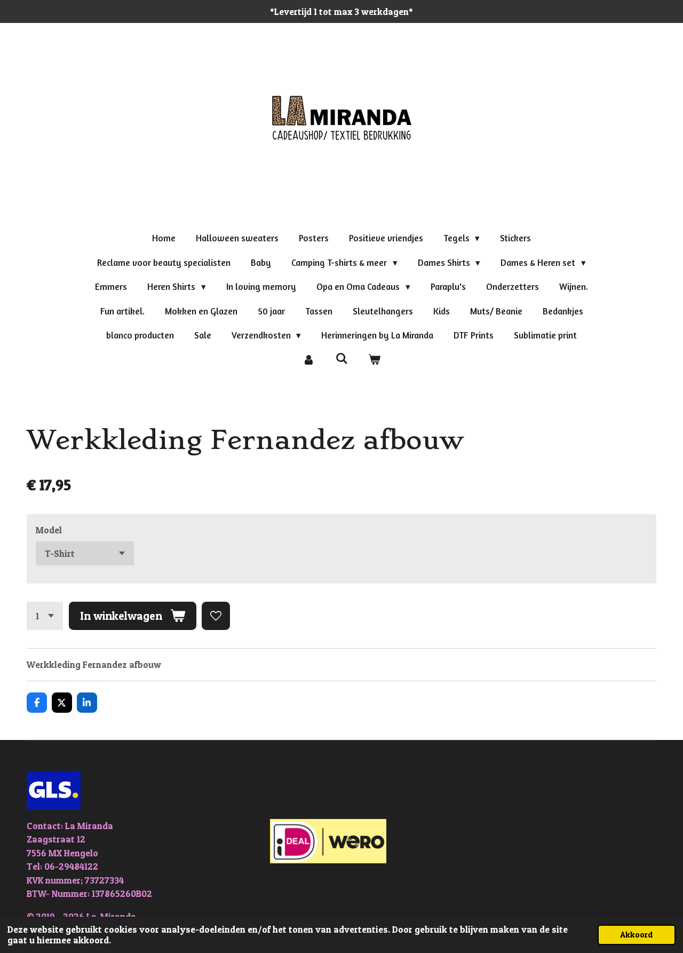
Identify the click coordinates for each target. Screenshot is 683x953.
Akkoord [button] (636, 935)
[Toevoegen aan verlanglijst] (216, 616)
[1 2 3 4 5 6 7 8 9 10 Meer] (45, 616)
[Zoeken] (341, 358)
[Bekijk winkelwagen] (374, 359)
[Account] (308, 359)
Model (49, 529)
